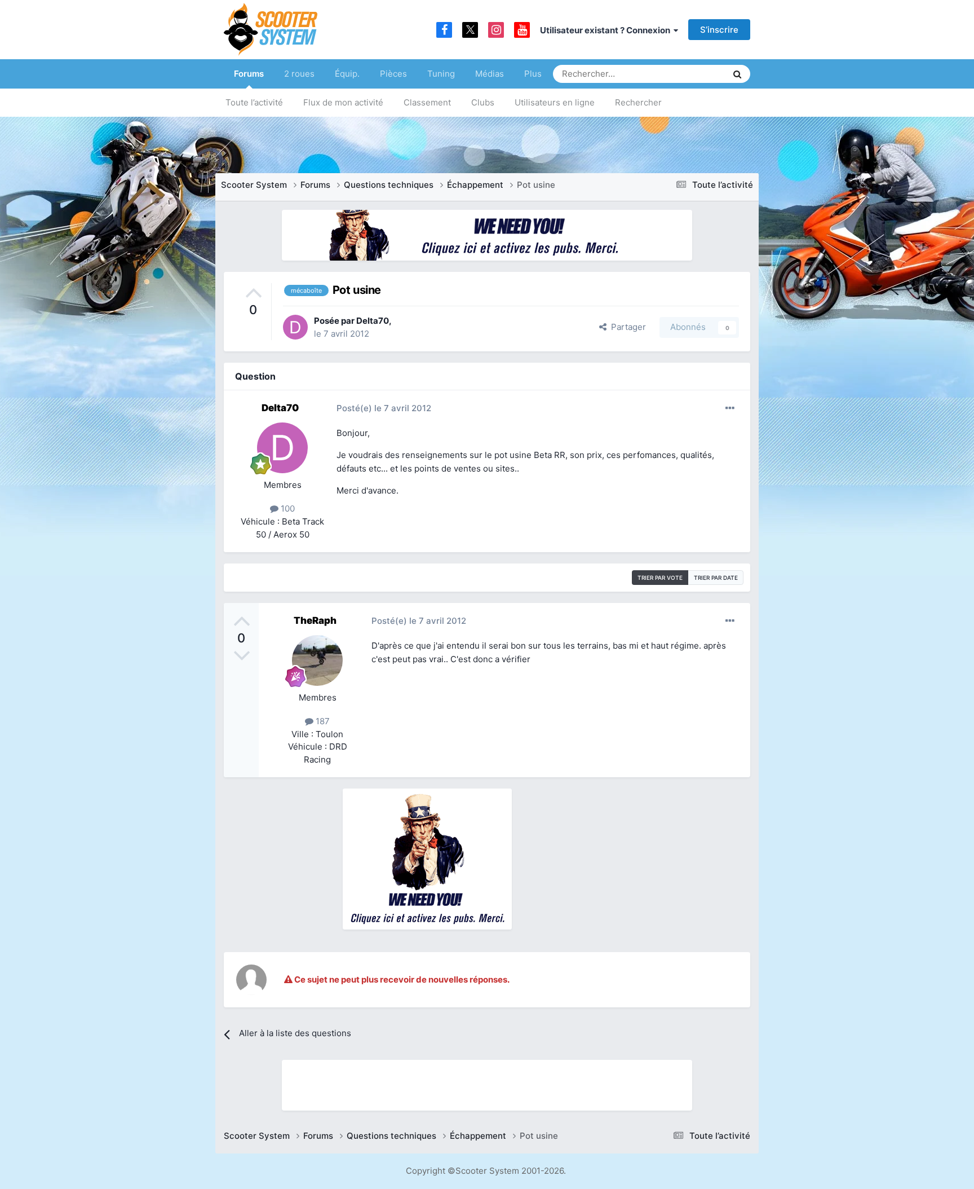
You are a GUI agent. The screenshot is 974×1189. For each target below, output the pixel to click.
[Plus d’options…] (730, 408)
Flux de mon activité (343, 102)
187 (321, 721)
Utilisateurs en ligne (555, 102)
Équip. (347, 73)
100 (286, 508)
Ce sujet (696, 73)
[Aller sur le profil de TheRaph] (317, 660)
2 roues (299, 73)
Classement (427, 102)
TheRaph (315, 620)
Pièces (393, 73)
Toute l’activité (254, 102)
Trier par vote (660, 577)
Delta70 (372, 320)
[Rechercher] (737, 74)
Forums (249, 73)
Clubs (482, 102)
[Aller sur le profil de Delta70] (295, 327)
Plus (533, 73)
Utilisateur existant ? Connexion (607, 30)
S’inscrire (719, 29)
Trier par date (716, 577)
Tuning (441, 73)
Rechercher (638, 102)
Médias (489, 73)
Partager (626, 327)
